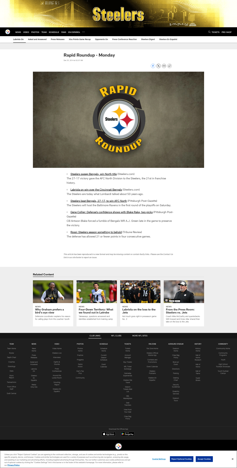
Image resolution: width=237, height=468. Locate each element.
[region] (118, 459)
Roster (11, 353)
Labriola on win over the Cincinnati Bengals (96, 189)
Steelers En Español (34, 378)
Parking (176, 373)
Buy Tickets (127, 362)
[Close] (233, 459)
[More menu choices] (83, 32)
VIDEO (56, 344)
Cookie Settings (159, 459)
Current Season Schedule (103, 357)
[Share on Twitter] (158, 67)
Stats (11, 371)
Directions (176, 369)
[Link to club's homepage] (7, 31)
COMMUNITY (223, 344)
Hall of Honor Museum (198, 357)
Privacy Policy (14, 465)
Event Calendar (152, 366)
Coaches (11, 362)
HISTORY (197, 344)
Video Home (56, 348)
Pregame (80, 360)
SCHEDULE (104, 344)
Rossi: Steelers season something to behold (96, 232)
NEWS (34, 344)
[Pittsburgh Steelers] (118, 446)
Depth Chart (11, 357)
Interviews (57, 357)
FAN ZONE (152, 344)
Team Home (11, 348)
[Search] (209, 32)
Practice (80, 355)
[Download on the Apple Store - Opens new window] (109, 434)
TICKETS (127, 344)
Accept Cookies (204, 459)
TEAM (11, 344)
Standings (11, 366)
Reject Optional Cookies (181, 459)
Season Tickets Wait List (127, 389)
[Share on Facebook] (153, 67)
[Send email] (164, 67)
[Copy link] (169, 66)
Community (80, 378)
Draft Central (11, 393)
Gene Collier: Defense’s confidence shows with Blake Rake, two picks (111, 212)
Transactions (11, 382)
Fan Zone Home (152, 348)
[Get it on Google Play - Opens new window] (127, 435)
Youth (223, 360)
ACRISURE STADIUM (175, 344)
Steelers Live (56, 353)
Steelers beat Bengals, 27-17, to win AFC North (98, 200)
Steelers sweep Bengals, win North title (93, 174)
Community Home (223, 348)
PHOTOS (80, 344)
